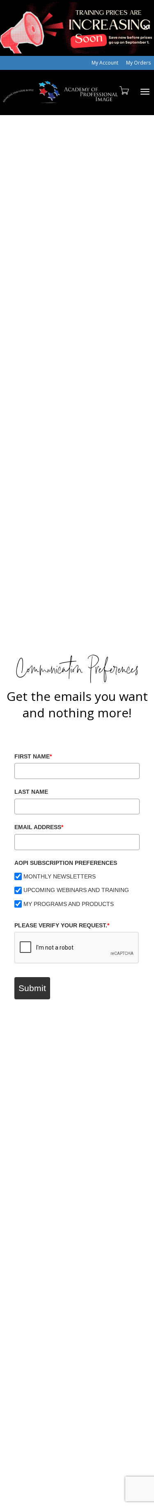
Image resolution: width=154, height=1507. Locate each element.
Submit (32, 988)
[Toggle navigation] (145, 92)
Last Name (31, 791)
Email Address (38, 827)
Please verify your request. (61, 925)
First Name (33, 756)
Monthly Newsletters (59, 876)
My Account (105, 62)
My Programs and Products (68, 904)
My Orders (138, 62)
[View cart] (124, 90)
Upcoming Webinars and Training (76, 890)
